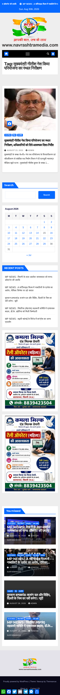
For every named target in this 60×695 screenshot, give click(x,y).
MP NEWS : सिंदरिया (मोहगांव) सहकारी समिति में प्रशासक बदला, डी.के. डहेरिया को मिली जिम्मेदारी (29, 625)
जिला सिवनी (21, 523)
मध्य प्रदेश (36, 523)
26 (23, 244)
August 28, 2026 (18, 603)
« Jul (29, 255)
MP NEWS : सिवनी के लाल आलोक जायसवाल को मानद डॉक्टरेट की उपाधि (28, 529)
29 (44, 244)
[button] (48, 54)
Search (9, 185)
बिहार (14, 135)
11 (16, 233)
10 (9, 233)
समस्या (42, 555)
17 (9, 238)
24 (9, 244)
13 (30, 233)
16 (51, 233)
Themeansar (51, 681)
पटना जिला (8, 135)
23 (51, 238)
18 (16, 238)
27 (30, 244)
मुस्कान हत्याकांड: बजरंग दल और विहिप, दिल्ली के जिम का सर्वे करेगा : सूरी (28, 596)
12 (23, 233)
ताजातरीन (28, 523)
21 (37, 238)
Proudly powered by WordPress (16, 681)
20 (30, 238)
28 (37, 244)
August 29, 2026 (18, 536)
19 (23, 238)
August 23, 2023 (15, 150)
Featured (11, 523)
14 (37, 233)
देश (16, 591)
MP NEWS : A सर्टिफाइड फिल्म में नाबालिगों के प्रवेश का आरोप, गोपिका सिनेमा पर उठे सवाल (28, 562)
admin (31, 150)
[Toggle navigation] (27, 53)
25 (16, 244)
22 (44, 238)
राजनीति (20, 135)
